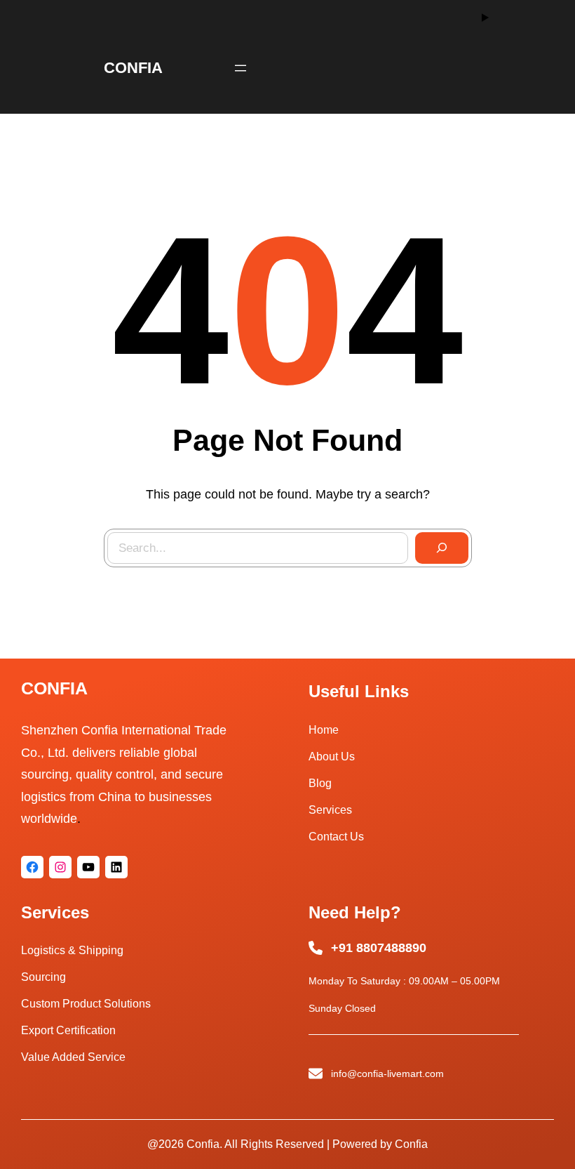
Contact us (336, 837)
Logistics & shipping (72, 950)
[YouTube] (88, 867)
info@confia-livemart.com (387, 1073)
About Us (332, 756)
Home (324, 730)
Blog (320, 783)
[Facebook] (32, 867)
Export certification (68, 1030)
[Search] (441, 548)
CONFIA (133, 68)
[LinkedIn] (116, 867)
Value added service (73, 1057)
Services (330, 810)
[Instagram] (60, 867)
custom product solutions (86, 1004)
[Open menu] (240, 68)
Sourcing (43, 977)
